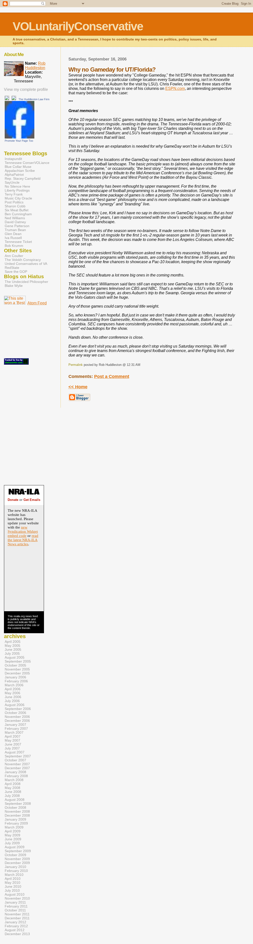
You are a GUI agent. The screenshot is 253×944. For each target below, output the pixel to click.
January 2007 (15, 725)
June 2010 (13, 886)
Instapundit (13, 159)
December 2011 (17, 918)
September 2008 (18, 804)
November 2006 (17, 717)
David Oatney (15, 222)
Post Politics (14, 202)
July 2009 (12, 843)
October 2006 (15, 713)
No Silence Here (17, 186)
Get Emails (31, 500)
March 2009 (14, 827)
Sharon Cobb (15, 206)
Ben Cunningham (18, 214)
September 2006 (18, 709)
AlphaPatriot (14, 175)
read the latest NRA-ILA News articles (23, 540)
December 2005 (17, 673)
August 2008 (14, 800)
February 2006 (16, 681)
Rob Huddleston (35, 65)
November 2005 (17, 669)
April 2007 (13, 736)
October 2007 (15, 760)
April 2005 (13, 642)
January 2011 (15, 902)
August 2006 (14, 705)
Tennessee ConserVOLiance (27, 163)
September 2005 (18, 661)
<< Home (77, 386)
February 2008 (16, 776)
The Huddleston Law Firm (34, 99)
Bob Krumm (14, 246)
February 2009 (16, 823)
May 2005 (12, 646)
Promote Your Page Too (19, 140)
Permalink (75, 365)
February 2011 (16, 906)
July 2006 (12, 701)
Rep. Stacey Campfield (23, 178)
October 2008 (15, 807)
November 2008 (17, 811)
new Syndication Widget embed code (23, 531)
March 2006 (14, 685)
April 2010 (13, 879)
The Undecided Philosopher (26, 282)
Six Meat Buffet (16, 210)
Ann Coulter (14, 256)
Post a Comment (111, 376)
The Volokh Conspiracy (23, 260)
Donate (13, 500)
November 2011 (17, 914)
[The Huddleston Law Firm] (19, 137)
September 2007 (18, 756)
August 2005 (14, 657)
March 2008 (14, 780)
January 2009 (15, 819)
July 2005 (12, 653)
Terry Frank (14, 194)
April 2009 (13, 831)
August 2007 (14, 752)
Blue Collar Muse (18, 167)
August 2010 (14, 894)
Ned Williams (15, 218)
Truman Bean (15, 230)
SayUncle (12, 182)
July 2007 (12, 748)
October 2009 (15, 855)
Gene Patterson (17, 226)
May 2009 (12, 835)
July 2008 (12, 796)
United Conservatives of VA (26, 264)
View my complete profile (26, 89)
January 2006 (15, 677)
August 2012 (14, 930)
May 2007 (12, 740)
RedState (12, 268)
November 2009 (17, 859)
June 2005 (13, 649)
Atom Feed (37, 303)
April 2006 (13, 689)
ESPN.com (175, 88)
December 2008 (17, 815)
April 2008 (13, 784)
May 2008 (12, 788)
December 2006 (17, 721)
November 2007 (17, 764)
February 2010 (16, 871)
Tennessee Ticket (18, 242)
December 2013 (17, 934)
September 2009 (18, 851)
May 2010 (12, 883)
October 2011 (15, 910)
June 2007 (13, 744)
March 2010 (14, 875)
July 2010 (12, 890)
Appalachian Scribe (20, 171)
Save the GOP (16, 272)
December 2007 (17, 768)
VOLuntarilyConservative (78, 26)
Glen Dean (13, 234)
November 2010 (17, 898)
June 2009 (13, 839)
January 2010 (15, 867)
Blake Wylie (14, 286)
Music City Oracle (18, 198)
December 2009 (17, 863)
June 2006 (13, 697)
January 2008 (15, 772)
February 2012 (16, 926)
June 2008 (13, 792)
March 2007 (14, 732)
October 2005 (15, 665)
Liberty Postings (17, 190)
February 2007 (16, 728)
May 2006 (12, 693)
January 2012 (15, 922)
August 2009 (14, 847)
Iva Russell (13, 238)
